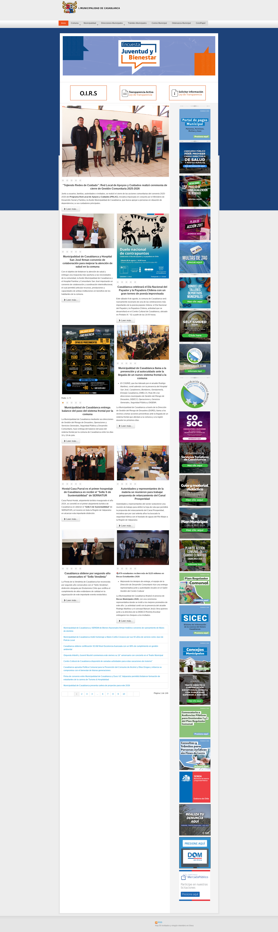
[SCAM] (194, 359)
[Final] (136, 694)
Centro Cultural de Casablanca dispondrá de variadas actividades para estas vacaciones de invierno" (108, 661)
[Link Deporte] (194, 292)
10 (124, 694)
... (97, 694)
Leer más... (72, 209)
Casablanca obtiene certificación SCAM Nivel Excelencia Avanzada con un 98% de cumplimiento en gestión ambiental (111, 648)
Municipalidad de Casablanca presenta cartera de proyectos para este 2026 (97, 685)
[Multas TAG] (194, 258)
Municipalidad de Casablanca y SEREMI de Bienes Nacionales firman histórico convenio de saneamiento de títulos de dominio (114, 629)
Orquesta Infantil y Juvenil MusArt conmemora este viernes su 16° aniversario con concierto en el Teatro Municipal (113, 655)
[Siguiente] (130, 694)
